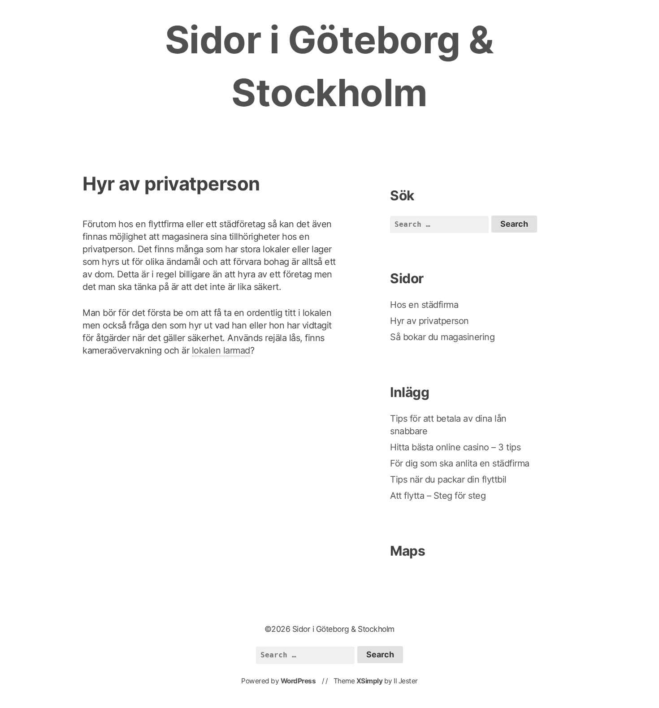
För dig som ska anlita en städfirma (461, 463)
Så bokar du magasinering (442, 337)
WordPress (298, 681)
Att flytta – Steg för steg (439, 495)
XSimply (369, 681)
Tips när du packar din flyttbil (449, 479)
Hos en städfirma (424, 304)
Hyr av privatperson (429, 320)
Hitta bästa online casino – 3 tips (456, 447)
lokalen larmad (221, 350)
